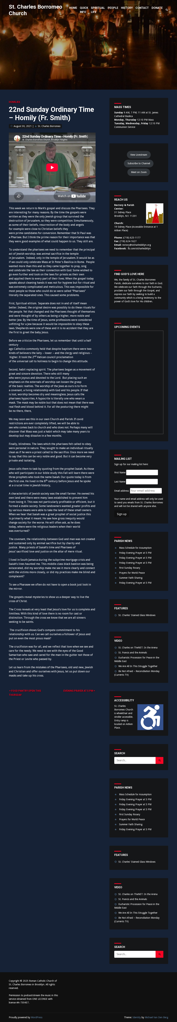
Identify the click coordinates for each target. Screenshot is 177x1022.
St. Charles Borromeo (49, 126)
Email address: (122, 490)
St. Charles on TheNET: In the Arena (137, 647)
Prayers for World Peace (132, 572)
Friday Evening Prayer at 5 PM (135, 552)
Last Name (119, 481)
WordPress (36, 1017)
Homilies (14, 102)
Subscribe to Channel (139, 163)
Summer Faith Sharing (130, 577)
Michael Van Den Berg (156, 1017)
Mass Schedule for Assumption (135, 547)
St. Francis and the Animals (132, 652)
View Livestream (138, 154)
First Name (119, 472)
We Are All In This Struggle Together (137, 666)
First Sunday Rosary (129, 567)
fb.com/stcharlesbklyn (139, 248)
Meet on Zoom (139, 172)
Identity (137, 1017)
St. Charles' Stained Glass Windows (136, 615)
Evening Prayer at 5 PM (78, 690)
